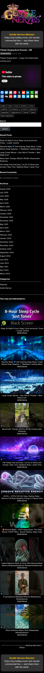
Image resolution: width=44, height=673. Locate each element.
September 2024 (7, 252)
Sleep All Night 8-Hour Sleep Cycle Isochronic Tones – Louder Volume (22, 329)
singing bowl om (16, 112)
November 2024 (6, 245)
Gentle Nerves (5, 53)
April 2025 (4, 228)
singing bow (33, 109)
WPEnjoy (22, 647)
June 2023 (4, 263)
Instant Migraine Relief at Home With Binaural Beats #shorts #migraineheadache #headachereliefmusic (22, 564)
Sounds (26, 112)
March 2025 (5, 231)
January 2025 (5, 238)
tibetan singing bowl (7, 115)
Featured (3, 284)
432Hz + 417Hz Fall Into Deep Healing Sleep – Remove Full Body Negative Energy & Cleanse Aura (22, 497)
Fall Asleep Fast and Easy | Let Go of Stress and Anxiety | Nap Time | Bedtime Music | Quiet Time (22, 464)
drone (16, 106)
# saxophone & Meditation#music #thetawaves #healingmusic (22, 598)
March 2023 (5, 274)
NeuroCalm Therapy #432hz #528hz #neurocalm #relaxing (22, 430)
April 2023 (4, 270)
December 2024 (6, 242)
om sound (24, 109)
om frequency (14, 109)
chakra (10, 106)
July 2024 (4, 260)
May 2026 (4, 199)
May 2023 (4, 267)
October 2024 (5, 249)
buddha (3, 106)
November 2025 (6, 221)
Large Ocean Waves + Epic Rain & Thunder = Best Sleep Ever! (22, 396)
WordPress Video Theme (33, 645)
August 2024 (5, 256)
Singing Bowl (5, 112)
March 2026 (5, 207)
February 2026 (6, 210)
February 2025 (6, 235)
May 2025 (4, 224)
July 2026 (4, 192)
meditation (4, 109)
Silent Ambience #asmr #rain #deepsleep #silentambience (22, 631)
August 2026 (5, 189)
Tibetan (33, 112)
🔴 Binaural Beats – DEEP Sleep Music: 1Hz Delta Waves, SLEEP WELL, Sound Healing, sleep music (22, 531)
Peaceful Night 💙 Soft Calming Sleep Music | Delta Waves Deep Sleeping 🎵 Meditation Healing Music (22, 363)
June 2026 (4, 196)
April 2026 (4, 203)
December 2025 (6, 217)
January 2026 (5, 214)
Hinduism (24, 106)
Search (3, 121)
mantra (31, 106)
